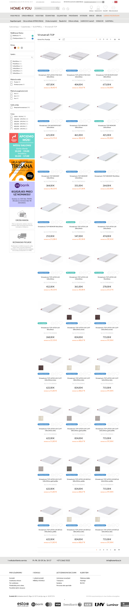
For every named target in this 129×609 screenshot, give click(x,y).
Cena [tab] (12, 114)
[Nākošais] (110, 39)
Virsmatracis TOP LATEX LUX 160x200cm (107, 227)
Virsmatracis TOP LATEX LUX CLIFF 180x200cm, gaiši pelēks (78, 429)
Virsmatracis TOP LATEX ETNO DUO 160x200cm (78, 76)
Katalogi (83, 580)
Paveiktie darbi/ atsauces (17, 588)
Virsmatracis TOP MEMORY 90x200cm (107, 176)
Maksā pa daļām (85, 578)
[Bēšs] (18, 48)
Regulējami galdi (15, 21)
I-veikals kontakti (38, 578)
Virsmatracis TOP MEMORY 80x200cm (50, 226)
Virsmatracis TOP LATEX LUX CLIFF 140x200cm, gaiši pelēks (50, 480)
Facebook (63, 9)
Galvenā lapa (14, 27)
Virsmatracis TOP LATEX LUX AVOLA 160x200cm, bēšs (107, 530)
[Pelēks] (22, 48)
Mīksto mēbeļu (73, 21)
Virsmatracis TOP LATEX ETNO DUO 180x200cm (50, 76)
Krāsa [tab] (12, 45)
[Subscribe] (103, 2)
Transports (59, 580)
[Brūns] (15, 48)
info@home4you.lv (56, 2)
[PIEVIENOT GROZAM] (52, 70)
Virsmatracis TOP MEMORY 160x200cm (107, 126)
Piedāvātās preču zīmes (16, 585)
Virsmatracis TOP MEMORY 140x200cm (50, 177)
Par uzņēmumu (13, 583)
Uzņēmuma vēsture (15, 580)
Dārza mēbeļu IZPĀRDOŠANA (33, 21)
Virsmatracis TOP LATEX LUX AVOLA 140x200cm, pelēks (50, 530)
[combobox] (47, 8)
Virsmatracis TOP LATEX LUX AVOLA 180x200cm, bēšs (78, 530)
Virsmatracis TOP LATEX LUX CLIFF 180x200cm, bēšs (78, 379)
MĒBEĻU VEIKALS (39, 580)
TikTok (68, 9)
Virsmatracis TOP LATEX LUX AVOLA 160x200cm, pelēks (107, 480)
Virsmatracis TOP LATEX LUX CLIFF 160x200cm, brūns (107, 328)
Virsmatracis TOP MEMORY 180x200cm (79, 126)
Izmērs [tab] (12, 54)
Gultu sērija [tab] (14, 105)
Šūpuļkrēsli (62, 21)
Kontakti (12, 578)
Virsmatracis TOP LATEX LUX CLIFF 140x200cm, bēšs (50, 429)
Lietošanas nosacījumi (63, 578)
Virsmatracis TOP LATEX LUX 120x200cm (78, 278)
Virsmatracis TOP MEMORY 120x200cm (79, 177)
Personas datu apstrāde (63, 585)
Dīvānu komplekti (51, 21)
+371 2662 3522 (40, 2)
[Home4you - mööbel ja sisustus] (21, 8)
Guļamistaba (26, 27)
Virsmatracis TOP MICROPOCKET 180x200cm (107, 76)
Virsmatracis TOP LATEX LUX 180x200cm (78, 227)
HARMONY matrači (87, 21)
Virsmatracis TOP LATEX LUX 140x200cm (50, 278)
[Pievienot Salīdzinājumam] (56, 70)
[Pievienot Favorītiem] (60, 70)
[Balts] (11, 48)
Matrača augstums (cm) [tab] (19, 91)
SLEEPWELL (109, 21)
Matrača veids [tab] (15, 79)
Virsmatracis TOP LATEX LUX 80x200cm (50, 328)
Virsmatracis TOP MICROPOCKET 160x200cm (50, 126)
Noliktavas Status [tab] (16, 33)
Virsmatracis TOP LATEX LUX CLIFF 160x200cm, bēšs (107, 379)
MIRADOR (99, 21)
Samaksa (59, 583)
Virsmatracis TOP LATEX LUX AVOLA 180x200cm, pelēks (78, 480)
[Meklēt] (57, 8)
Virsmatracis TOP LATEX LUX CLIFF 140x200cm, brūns (50, 379)
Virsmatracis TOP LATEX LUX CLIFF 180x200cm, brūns (78, 328)
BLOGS (82, 583)
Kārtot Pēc (41, 39)
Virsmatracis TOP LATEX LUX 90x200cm (107, 278)
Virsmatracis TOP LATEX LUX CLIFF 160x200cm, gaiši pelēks (107, 429)
